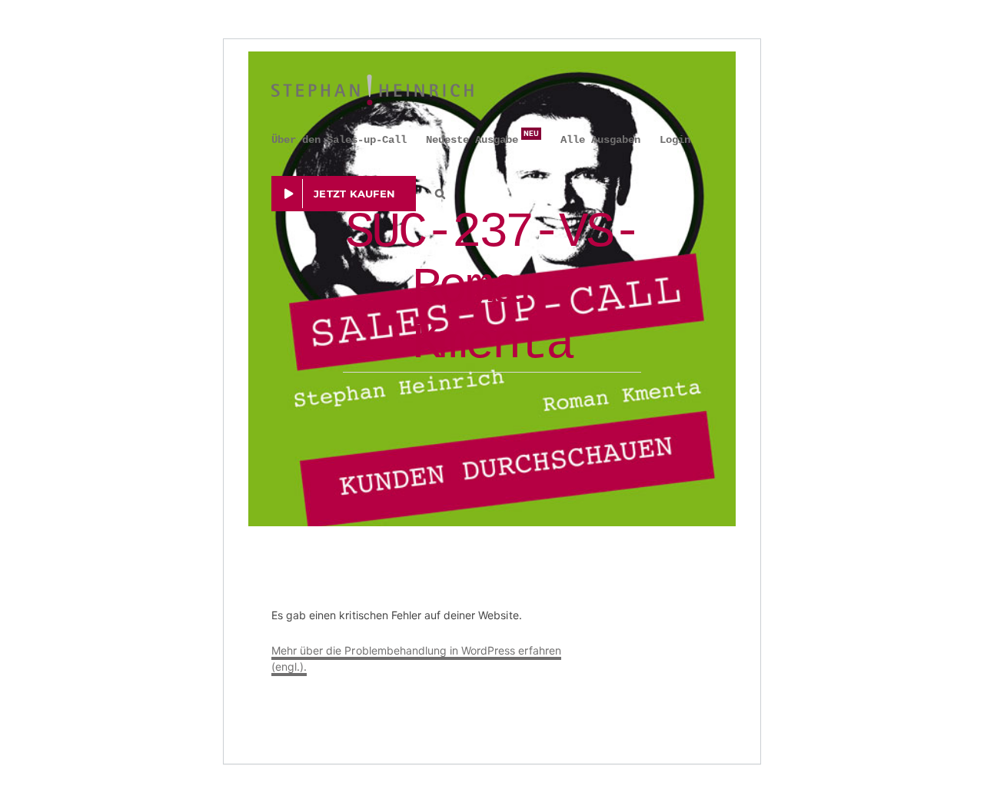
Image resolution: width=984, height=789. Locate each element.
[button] (440, 193)
